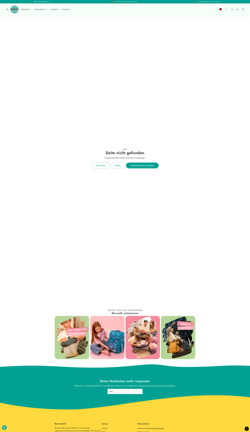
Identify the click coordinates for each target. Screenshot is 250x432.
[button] (7, 9)
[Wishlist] (226, 9)
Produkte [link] (25, 9)
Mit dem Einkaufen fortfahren (142, 165)
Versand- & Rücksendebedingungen (150, 428)
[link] (220, 9)
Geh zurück (100, 165)
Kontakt (104, 428)
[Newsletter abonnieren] (140, 391)
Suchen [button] (118, 165)
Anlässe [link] (54, 9)
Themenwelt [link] (40, 9)
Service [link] (66, 9)
